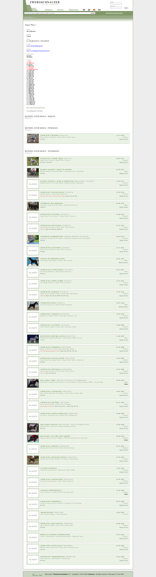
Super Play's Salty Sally (51, 545)
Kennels (60, 10)
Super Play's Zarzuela (50, 314)
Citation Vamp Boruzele (51, 490)
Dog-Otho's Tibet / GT (49, 380)
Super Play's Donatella (50, 369)
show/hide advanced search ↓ (115, 13)
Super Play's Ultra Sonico (52, 269)
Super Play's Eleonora (50, 247)
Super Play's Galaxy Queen (52, 358)
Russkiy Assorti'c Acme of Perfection (57, 181)
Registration (74, 10)
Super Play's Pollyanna (50, 225)
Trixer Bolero (46, 512)
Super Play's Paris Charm (51, 281)
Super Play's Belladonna (51, 523)
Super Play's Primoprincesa (52, 556)
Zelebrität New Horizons (51, 203)
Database (48, 10)
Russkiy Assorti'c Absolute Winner (56, 169)
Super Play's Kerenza (49, 292)
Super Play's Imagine (49, 446)
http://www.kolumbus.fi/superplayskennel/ (38, 51)
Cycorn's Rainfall (48, 468)
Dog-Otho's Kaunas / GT (50, 424)
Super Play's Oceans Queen (52, 192)
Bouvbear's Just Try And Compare (55, 436)
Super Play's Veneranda (51, 391)
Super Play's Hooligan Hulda (53, 457)
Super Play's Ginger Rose (51, 479)
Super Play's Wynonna (50, 325)
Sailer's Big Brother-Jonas (52, 258)
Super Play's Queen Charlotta (53, 413)
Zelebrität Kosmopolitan (51, 236)
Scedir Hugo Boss (48, 303)
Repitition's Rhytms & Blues (52, 336)
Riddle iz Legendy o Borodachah (55, 534)
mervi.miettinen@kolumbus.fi (35, 46)
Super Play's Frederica (50, 501)
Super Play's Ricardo (49, 402)
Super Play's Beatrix (49, 135)
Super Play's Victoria (50, 214)
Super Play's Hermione (50, 347)
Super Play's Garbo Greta (51, 158)
